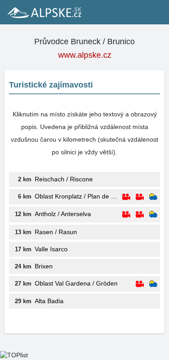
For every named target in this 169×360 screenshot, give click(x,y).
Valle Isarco (51, 249)
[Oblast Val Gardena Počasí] (153, 284)
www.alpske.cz (84, 55)
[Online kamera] (126, 197)
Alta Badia (49, 301)
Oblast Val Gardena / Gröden (76, 283)
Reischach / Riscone (64, 179)
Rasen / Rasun (56, 231)
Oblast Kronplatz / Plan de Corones (77, 196)
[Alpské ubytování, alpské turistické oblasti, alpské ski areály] (43, 12)
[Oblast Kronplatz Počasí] (153, 197)
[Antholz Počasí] (153, 214)
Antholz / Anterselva (63, 213)
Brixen (44, 266)
